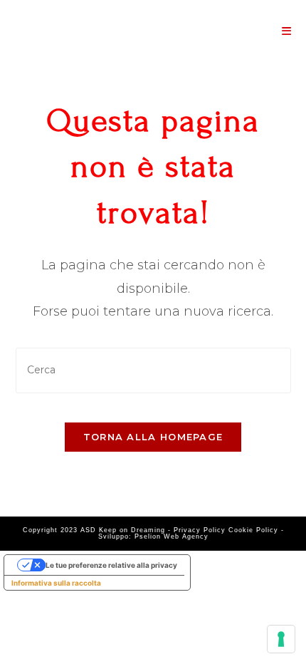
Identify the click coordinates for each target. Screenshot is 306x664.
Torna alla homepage (153, 436)
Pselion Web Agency (171, 536)
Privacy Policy (200, 530)
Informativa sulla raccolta (56, 583)
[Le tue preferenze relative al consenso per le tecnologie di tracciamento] (281, 639)
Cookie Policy (253, 530)
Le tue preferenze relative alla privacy (111, 565)
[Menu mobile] (287, 31)
